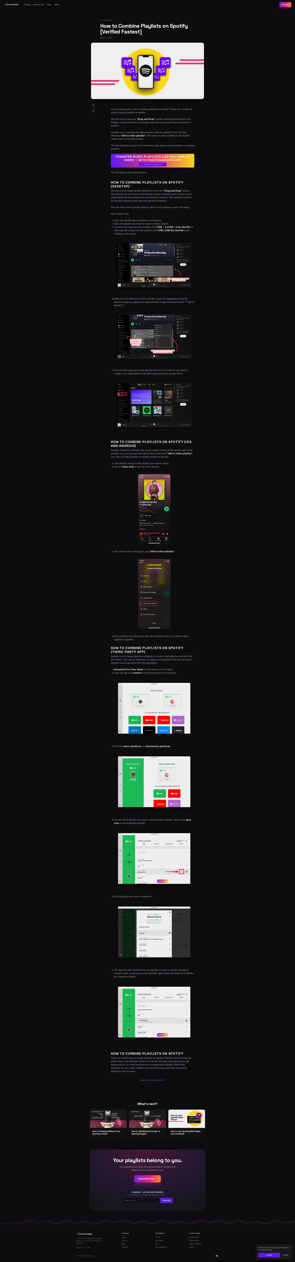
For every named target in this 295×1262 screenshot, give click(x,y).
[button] (152, 161)
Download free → (147, 1178)
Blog (49, 4)
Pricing (27, 4)
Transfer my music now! (153, 164)
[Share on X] (93, 105)
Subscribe (166, 1200)
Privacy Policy (194, 1237)
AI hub (157, 1237)
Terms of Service (195, 1244)
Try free (285, 4)
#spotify (160, 1080)
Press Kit (125, 1247)
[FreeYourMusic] (11, 4)
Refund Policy (194, 1240)
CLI (156, 1244)
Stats (57, 4)
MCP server (159, 1240)
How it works (38, 4)
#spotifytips (147, 1080)
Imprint (191, 1247)
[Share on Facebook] (93, 111)
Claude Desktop (161, 1247)
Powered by (79, 1248)
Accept (269, 1255)
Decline (285, 1255)
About (124, 1237)
